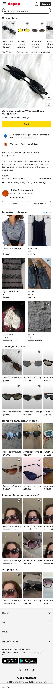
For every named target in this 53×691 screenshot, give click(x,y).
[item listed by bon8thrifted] (32, 436)
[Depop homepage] (14, 4)
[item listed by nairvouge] (32, 545)
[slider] (26, 81)
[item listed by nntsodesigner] (12, 436)
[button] (30, 197)
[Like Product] (13, 24)
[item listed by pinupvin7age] (12, 545)
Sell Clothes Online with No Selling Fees (26, 682)
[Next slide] (49, 81)
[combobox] (26, 11)
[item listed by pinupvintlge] (32, 511)
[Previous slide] (4, 81)
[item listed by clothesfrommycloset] (13, 230)
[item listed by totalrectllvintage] (32, 396)
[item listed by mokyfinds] (32, 470)
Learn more (31, 137)
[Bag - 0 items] (36, 4)
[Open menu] (4, 4)
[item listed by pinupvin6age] (12, 585)
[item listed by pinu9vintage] (12, 511)
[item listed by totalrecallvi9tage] (12, 396)
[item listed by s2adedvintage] (32, 585)
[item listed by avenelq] (12, 362)
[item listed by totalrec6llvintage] (32, 362)
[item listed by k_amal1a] (12, 470)
